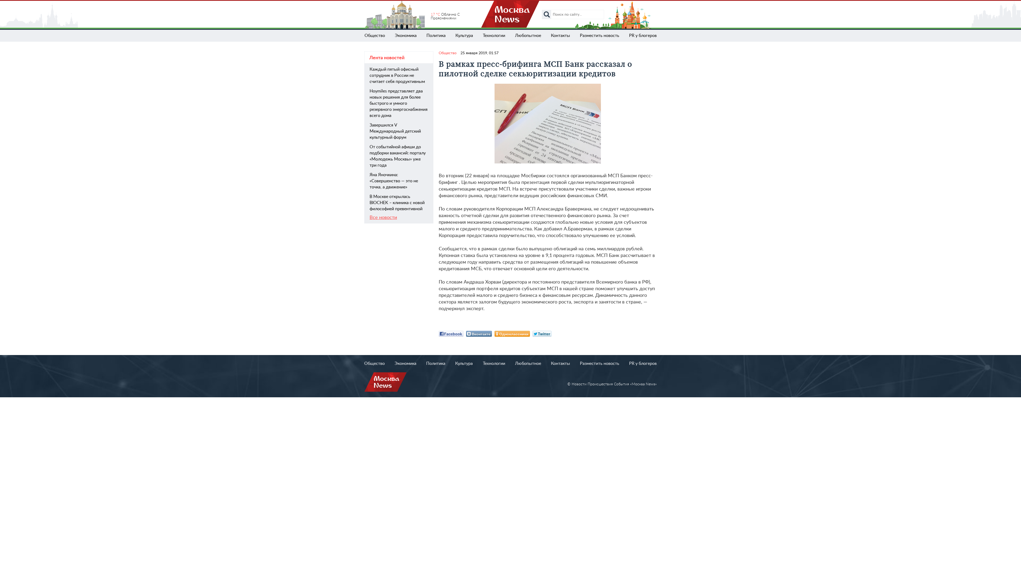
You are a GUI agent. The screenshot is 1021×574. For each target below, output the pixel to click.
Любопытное (528, 35)
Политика (436, 35)
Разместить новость (599, 35)
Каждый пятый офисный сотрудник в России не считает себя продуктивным (397, 75)
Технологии (494, 35)
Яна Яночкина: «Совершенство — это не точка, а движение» (394, 181)
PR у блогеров (643, 35)
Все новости (383, 217)
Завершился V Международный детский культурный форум (395, 131)
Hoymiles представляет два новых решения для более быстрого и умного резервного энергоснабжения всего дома (399, 103)
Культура (464, 35)
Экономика (406, 35)
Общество (375, 35)
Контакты (560, 35)
